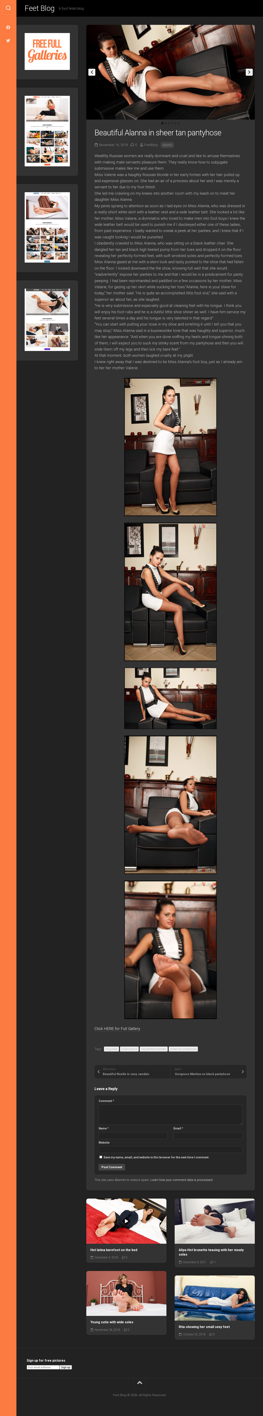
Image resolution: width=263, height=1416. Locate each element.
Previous (91, 72)
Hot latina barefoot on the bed (113, 1250)
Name (104, 1128)
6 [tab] (179, 123)
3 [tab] (169, 123)
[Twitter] (8, 40)
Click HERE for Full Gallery (117, 1028)
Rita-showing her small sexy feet (204, 1327)
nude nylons (129, 1049)
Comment (106, 1101)
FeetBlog (151, 145)
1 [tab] (162, 123)
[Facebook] (8, 27)
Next (249, 72)
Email (178, 1128)
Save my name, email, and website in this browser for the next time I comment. (156, 1157)
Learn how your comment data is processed (181, 1180)
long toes (111, 1049)
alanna (167, 145)
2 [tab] (166, 123)
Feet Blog (40, 8)
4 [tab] (172, 123)
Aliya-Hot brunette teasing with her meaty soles (211, 1252)
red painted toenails (153, 1049)
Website (104, 1142)
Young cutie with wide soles (111, 1322)
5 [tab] (175, 123)
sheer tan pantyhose (183, 1049)
